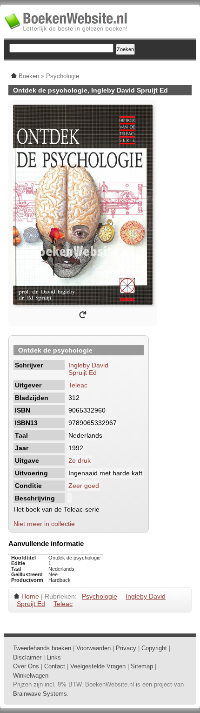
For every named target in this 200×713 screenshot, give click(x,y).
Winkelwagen (30, 675)
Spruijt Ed (82, 372)
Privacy (126, 648)
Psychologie (99, 596)
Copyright (154, 648)
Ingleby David (88, 365)
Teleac (77, 385)
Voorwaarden (93, 648)
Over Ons (26, 666)
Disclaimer (27, 657)
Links (54, 657)
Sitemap (142, 666)
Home (30, 596)
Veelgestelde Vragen (98, 666)
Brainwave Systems (40, 693)
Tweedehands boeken (42, 648)
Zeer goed (83, 485)
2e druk (79, 460)
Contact (54, 666)
